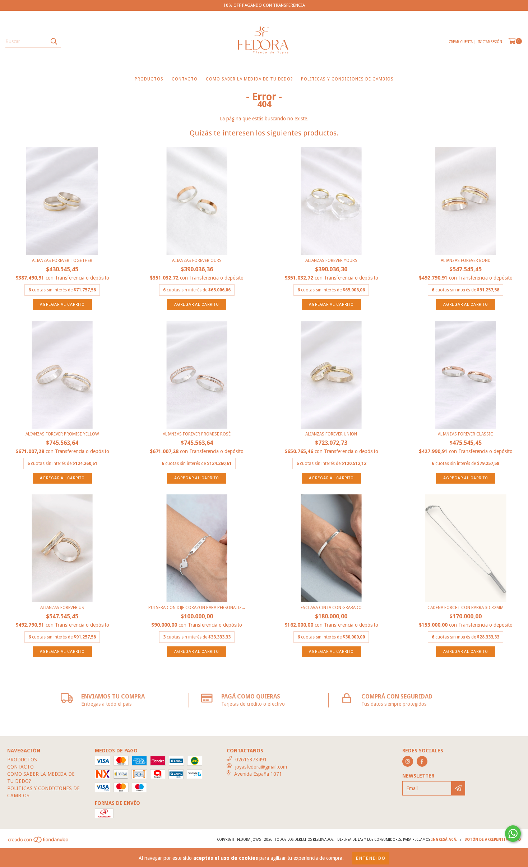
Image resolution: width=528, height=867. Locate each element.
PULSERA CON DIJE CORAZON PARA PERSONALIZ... (196, 607)
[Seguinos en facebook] (422, 761)
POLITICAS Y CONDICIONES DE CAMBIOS (347, 79)
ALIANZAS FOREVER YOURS (331, 260)
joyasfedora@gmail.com (261, 767)
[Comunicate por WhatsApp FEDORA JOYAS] (513, 833)
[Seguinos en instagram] (407, 761)
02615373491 (251, 759)
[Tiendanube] (38, 842)
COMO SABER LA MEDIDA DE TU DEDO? (249, 79)
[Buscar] (53, 41)
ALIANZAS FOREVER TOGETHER (62, 260)
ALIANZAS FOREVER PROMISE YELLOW (62, 434)
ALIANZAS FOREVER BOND (466, 260)
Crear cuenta (461, 42)
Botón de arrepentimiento (492, 839)
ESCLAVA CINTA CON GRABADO (331, 607)
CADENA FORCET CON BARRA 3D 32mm (465, 607)
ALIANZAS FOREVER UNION (331, 434)
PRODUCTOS (149, 79)
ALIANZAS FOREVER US (62, 607)
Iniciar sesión (490, 42)
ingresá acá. (444, 839)
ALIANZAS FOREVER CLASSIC (465, 434)
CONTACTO (185, 79)
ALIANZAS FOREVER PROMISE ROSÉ (197, 434)
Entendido (371, 858)
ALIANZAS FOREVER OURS (197, 260)
